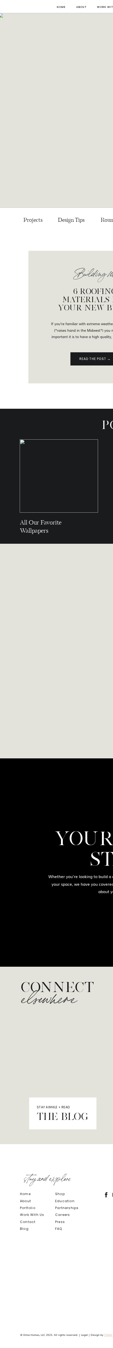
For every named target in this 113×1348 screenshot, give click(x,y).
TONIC (108, 1335)
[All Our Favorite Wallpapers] (59, 476)
